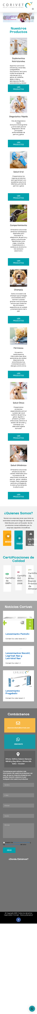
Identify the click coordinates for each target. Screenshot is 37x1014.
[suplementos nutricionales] (18, 38)
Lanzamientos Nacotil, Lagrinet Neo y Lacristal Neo (18, 656)
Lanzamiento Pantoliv (17, 634)
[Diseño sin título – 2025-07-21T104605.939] (18, 205)
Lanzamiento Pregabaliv (13, 692)
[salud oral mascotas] (18, 152)
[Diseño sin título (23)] (18, 270)
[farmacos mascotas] (18, 328)
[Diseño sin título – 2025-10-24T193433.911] (18, 383)
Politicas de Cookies (12, 844)
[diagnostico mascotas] (18, 97)
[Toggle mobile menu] (33, 9)
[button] (4, 17)
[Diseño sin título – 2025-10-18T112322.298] (18, 445)
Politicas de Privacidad (21, 842)
